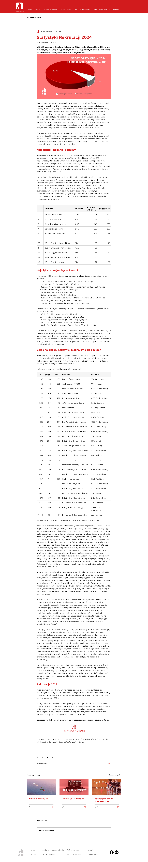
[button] (119, 17)
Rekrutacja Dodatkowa (73, 799)
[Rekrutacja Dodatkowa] (74, 787)
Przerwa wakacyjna (38, 799)
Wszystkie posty (34, 17)
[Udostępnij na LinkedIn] (48, 757)
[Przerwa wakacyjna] (41, 787)
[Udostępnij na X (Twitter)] (43, 757)
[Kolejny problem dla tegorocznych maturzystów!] (106, 787)
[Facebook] (112, 852)
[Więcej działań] (110, 31)
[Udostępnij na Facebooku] (38, 757)
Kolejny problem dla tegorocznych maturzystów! (104, 800)
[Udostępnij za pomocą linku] (52, 757)
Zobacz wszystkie (115, 775)
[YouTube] (117, 852)
